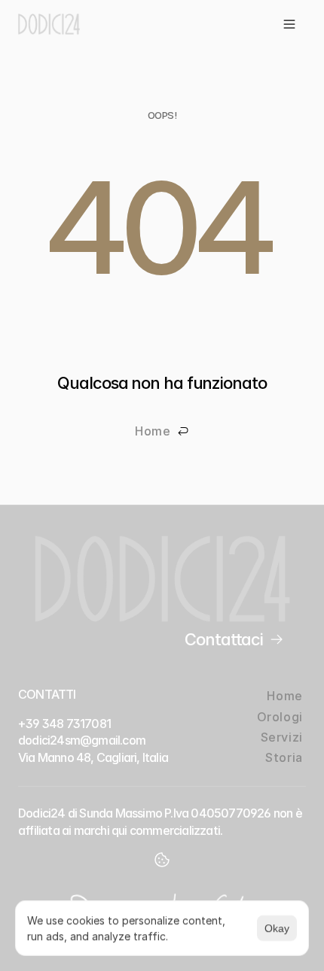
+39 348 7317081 (64, 723)
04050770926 (231, 813)
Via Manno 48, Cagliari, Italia (93, 757)
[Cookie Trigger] (162, 860)
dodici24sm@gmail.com (81, 740)
